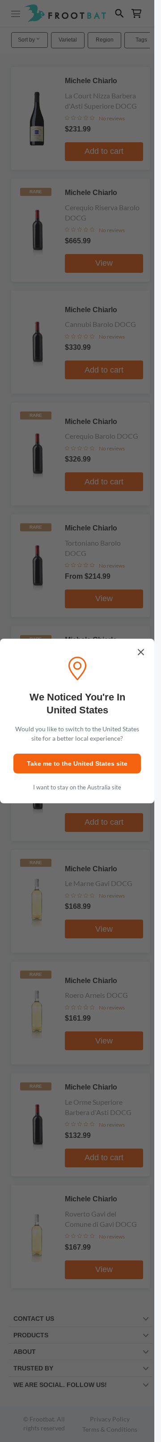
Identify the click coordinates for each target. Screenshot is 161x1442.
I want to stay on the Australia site (77, 787)
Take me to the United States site (77, 763)
